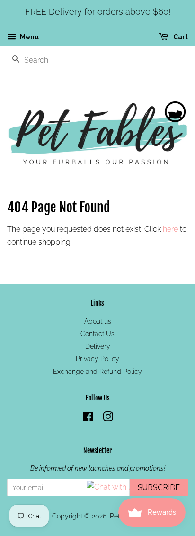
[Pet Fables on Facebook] (87, 418)
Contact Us (97, 333)
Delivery (97, 346)
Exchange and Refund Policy (97, 371)
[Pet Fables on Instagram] (108, 418)
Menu (28, 37)
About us (97, 321)
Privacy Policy (97, 359)
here (170, 229)
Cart (180, 37)
